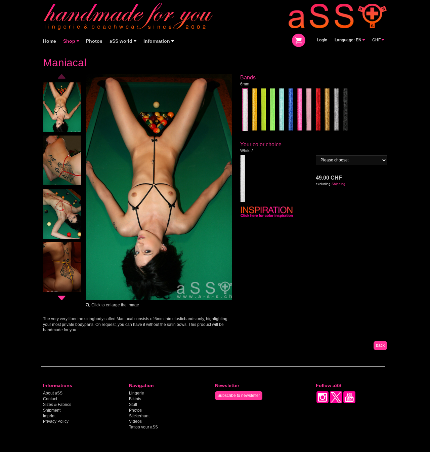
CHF (377, 40)
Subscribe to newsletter (238, 395)
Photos (94, 41)
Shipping (338, 184)
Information (157, 41)
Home (49, 41)
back (380, 345)
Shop (70, 41)
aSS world (122, 41)
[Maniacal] (159, 187)
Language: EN (348, 40)
